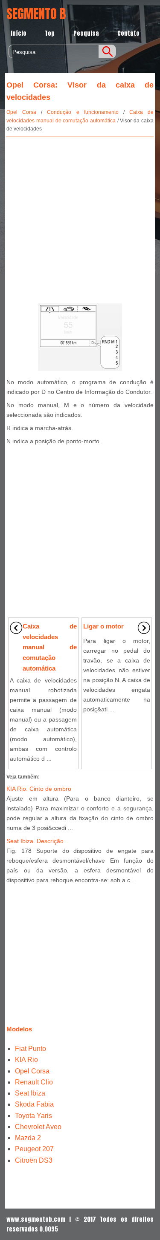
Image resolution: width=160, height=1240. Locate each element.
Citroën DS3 (33, 1160)
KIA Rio (26, 1059)
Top (50, 33)
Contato (128, 33)
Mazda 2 (28, 1137)
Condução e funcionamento (82, 112)
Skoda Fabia (34, 1104)
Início (18, 33)
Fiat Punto (30, 1048)
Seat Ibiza (30, 1093)
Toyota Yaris (33, 1115)
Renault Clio (34, 1082)
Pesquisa (86, 33)
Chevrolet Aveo (38, 1126)
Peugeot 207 (34, 1148)
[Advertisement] (80, 218)
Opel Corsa (21, 112)
